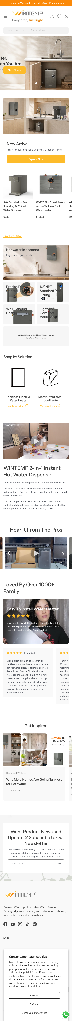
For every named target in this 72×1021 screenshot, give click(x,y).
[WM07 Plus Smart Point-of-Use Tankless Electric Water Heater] (50, 184)
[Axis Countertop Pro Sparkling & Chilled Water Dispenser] (18, 184)
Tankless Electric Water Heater (18, 398)
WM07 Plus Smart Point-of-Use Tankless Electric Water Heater (50, 206)
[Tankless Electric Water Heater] (18, 378)
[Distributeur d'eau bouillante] (50, 378)
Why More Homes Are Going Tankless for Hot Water (34, 781)
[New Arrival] (36, 116)
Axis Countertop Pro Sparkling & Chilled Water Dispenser (15, 206)
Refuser (34, 1004)
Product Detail (12, 236)
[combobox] (36, 30)
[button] (66, 16)
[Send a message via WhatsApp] (65, 1014)
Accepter (34, 995)
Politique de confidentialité (24, 986)
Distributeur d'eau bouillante (50, 398)
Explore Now (36, 159)
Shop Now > (60, 2)
